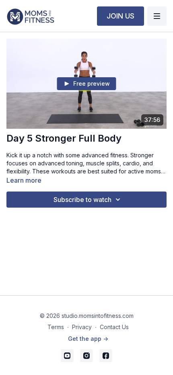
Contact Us (114, 326)
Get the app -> (88, 338)
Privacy (82, 326)
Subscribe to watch (82, 200)
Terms (55, 326)
